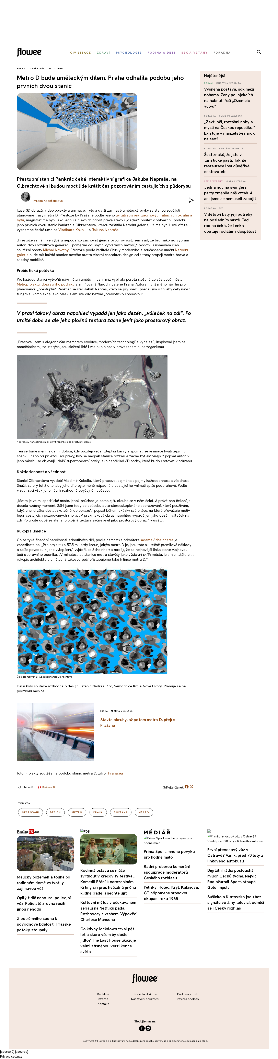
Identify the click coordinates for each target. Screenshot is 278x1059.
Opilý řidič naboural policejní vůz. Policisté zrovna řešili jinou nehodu (44, 903)
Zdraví (208, 83)
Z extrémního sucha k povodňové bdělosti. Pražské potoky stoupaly (44, 924)
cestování (30, 812)
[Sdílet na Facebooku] (187, 787)
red (221, 208)
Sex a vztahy (213, 181)
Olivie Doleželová (230, 116)
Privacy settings (11, 1056)
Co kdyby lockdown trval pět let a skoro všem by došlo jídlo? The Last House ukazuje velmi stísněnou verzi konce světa (108, 940)
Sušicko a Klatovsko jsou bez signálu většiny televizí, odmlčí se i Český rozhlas (235, 902)
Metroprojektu (28, 284)
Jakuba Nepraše (105, 229)
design (55, 812)
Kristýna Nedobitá (228, 83)
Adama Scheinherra (157, 540)
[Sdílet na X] (191, 787)
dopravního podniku (58, 284)
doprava (121, 812)
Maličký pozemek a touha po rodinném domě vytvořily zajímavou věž (43, 882)
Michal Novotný (55, 250)
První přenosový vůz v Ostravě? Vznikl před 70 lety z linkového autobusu (235, 855)
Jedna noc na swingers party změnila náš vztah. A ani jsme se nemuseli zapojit (230, 193)
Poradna (210, 116)
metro (77, 812)
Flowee (30, 53)
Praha (98, 812)
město (144, 812)
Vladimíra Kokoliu (73, 229)
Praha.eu (115, 773)
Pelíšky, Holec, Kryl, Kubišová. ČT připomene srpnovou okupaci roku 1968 (171, 893)
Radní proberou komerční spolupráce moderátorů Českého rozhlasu (167, 872)
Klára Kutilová (236, 181)
